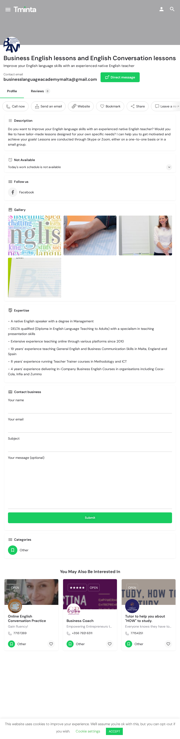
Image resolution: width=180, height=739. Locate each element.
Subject (13, 438)
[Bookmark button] (51, 644)
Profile (12, 91)
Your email (15, 419)
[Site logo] (25, 9)
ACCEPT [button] (114, 731)
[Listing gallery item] (34, 235)
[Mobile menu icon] (8, 9)
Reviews (40, 91)
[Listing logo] (12, 45)
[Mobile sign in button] (161, 9)
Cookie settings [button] (88, 731)
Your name (16, 400)
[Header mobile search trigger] (172, 9)
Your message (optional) (26, 458)
